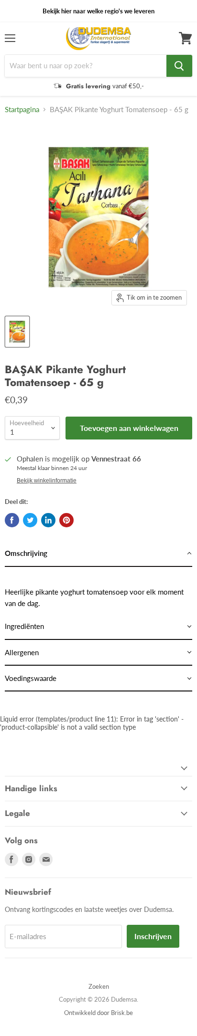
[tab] (98, 553)
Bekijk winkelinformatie (47, 480)
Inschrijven (153, 936)
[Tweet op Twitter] (30, 520)
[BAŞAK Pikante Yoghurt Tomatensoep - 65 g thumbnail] (17, 331)
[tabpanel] (98, 590)
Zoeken (98, 986)
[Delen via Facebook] (12, 520)
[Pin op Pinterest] (66, 520)
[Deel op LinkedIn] (48, 520)
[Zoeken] (179, 66)
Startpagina (22, 109)
